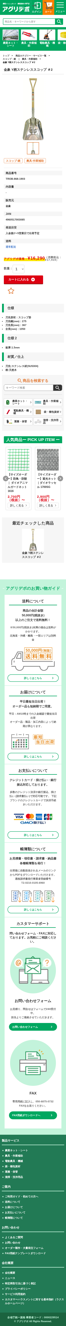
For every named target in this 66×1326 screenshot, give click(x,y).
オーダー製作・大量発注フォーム (24, 1247)
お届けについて (14, 1207)
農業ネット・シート (16, 1150)
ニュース (10, 1278)
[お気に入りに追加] (11, 291)
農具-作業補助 (35, 160)
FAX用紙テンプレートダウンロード (25, 1253)
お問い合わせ (12, 1242)
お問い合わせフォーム (25, 1026)
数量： (8, 268)
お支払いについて (15, 1212)
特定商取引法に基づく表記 (20, 1283)
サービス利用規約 (15, 1294)
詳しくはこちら (33, 678)
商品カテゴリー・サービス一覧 (31, 55)
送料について (12, 1201)
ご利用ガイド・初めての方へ (21, 1196)
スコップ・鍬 (9, 59)
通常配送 (11, 246)
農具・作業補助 (29, 59)
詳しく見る (17, 505)
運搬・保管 (11, 1171)
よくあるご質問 (14, 1237)
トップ (6, 55)
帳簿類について (14, 1217)
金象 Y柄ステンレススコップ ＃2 (19, 62)
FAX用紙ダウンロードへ (26, 1115)
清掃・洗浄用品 (14, 1177)
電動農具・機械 (14, 1161)
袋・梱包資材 (12, 1166)
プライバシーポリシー (18, 1288)
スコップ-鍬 (13, 160)
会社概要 (10, 1272)
